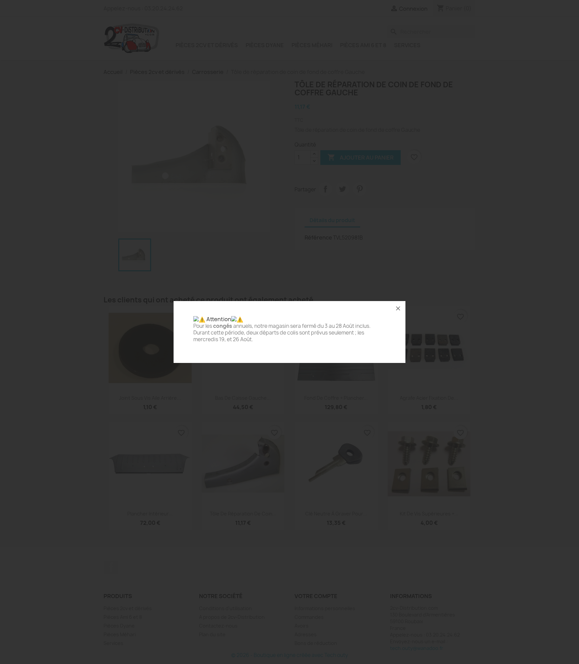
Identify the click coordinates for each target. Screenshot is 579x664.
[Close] (398, 308)
